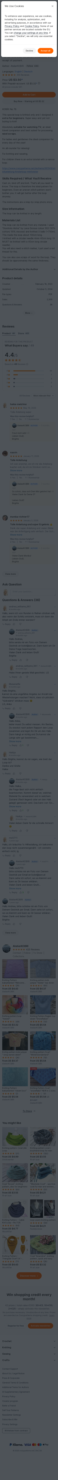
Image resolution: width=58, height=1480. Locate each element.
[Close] (52, 6)
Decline (29, 50)
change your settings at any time (31, 32)
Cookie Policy (32, 26)
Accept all (45, 50)
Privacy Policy (12, 26)
